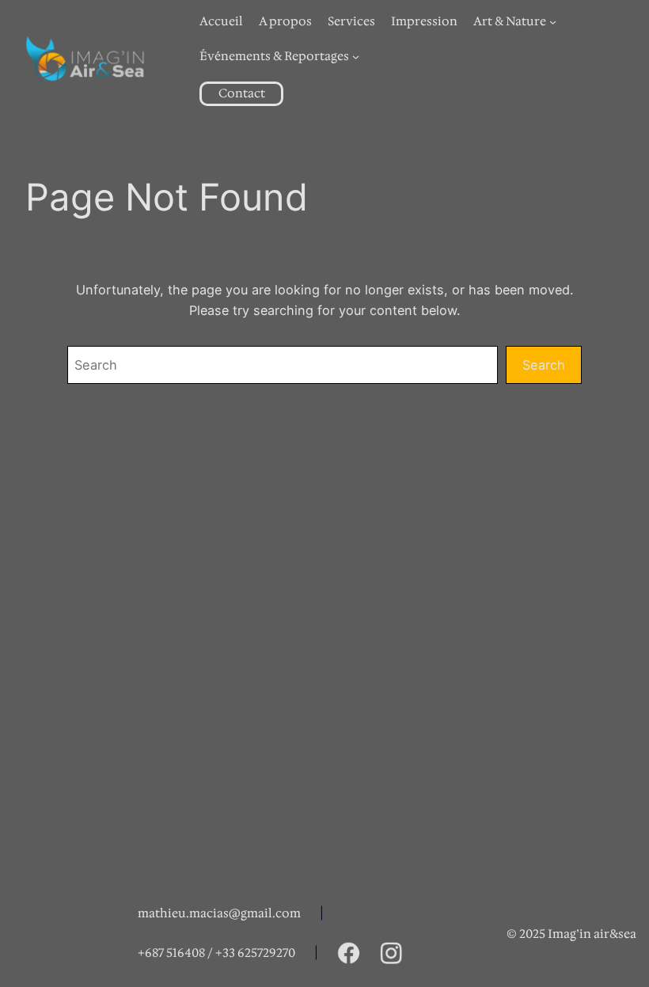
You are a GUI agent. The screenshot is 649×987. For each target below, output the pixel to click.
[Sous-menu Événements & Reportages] (355, 56)
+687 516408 (171, 953)
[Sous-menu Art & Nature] (552, 21)
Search (543, 365)
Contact (241, 93)
